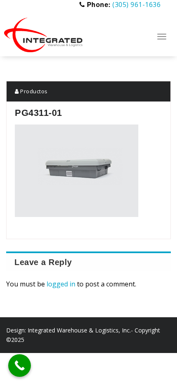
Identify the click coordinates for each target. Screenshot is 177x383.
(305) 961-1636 (136, 4)
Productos (33, 91)
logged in (61, 283)
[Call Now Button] (19, 365)
